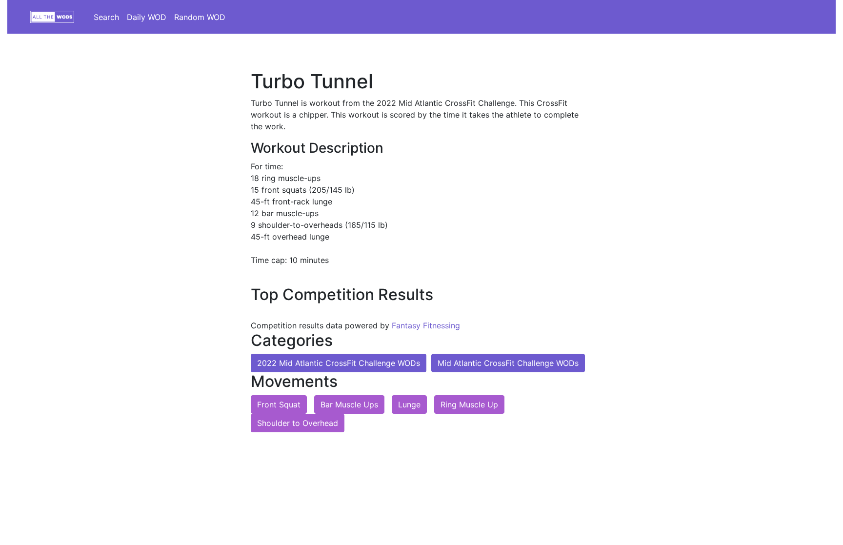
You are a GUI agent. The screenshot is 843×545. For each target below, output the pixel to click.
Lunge (409, 404)
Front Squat (279, 404)
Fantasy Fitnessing (426, 325)
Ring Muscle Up (469, 404)
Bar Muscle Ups (349, 404)
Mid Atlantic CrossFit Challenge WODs (508, 363)
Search (106, 17)
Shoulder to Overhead (297, 423)
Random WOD (199, 17)
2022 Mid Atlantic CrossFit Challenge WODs (338, 363)
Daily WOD (146, 17)
